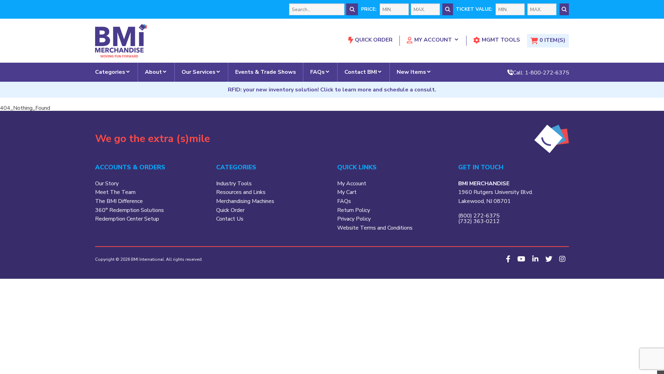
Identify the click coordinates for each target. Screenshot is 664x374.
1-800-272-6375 (547, 72)
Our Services (198, 72)
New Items (411, 72)
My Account (433, 40)
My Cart (347, 192)
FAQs (317, 72)
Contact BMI (360, 72)
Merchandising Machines (245, 201)
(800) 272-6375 (479, 216)
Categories (110, 72)
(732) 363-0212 (479, 221)
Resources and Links (241, 192)
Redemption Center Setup (127, 219)
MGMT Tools (501, 40)
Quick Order (374, 40)
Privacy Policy (354, 219)
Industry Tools (234, 183)
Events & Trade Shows (265, 72)
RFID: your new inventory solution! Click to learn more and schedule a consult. (332, 89)
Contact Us (229, 219)
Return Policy (353, 210)
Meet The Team (115, 192)
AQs (345, 201)
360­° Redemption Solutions (129, 210)
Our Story (107, 183)
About (153, 72)
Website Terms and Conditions (375, 228)
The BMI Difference (119, 201)
